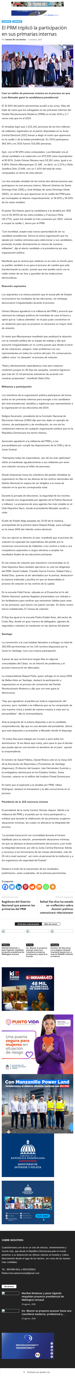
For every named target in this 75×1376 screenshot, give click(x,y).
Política (6, 21)
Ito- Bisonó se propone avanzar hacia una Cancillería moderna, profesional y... (46, 1312)
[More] (53, 887)
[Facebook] (5, 887)
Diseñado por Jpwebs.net (38, 1372)
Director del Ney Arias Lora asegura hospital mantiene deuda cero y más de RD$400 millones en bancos (62, 952)
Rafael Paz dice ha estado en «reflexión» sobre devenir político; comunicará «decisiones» (56, 907)
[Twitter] (12, 887)
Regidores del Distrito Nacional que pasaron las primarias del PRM (18, 905)
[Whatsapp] (46, 887)
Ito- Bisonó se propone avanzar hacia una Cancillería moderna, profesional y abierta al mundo (36, 952)
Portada (17, 21)
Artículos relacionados (28, 924)
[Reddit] (32, 887)
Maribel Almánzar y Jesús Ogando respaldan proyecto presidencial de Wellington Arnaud (13, 951)
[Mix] (39, 887)
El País (30, 945)
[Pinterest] (25, 887)
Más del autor (51, 924)
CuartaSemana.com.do (13, 1247)
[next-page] (40, 962)
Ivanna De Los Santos (15, 39)
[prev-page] (35, 962)
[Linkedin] (19, 887)
